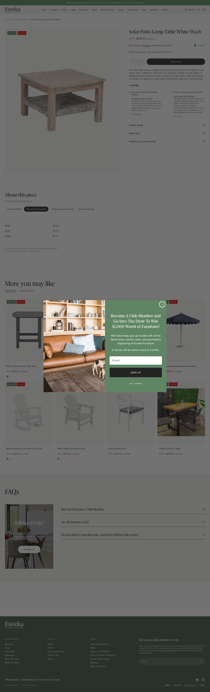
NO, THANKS (136, 383)
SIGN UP (136, 372)
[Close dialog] (162, 304)
